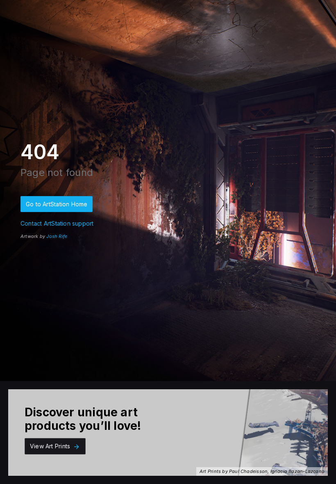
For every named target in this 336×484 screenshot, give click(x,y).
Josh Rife (56, 236)
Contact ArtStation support (56, 223)
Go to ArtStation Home (56, 204)
